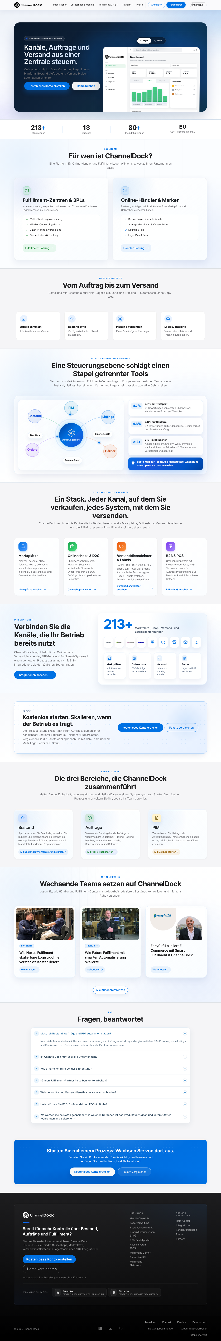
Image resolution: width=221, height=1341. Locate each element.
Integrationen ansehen (33, 675)
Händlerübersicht (140, 1218)
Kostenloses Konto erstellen (47, 86)
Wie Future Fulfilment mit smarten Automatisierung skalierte (105, 957)
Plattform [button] (126, 4)
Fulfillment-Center (140, 1252)
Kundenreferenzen (186, 1229)
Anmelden (156, 4)
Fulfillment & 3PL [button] (107, 4)
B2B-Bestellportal (140, 1240)
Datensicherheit (198, 1335)
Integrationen (60, 4)
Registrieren (176, 4)
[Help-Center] (121, 1329)
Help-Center (183, 1220)
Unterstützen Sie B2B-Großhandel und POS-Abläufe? (73, 1104)
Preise (139, 4)
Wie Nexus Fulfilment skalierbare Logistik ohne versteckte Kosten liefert (39, 957)
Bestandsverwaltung (141, 1227)
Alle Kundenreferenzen (110, 990)
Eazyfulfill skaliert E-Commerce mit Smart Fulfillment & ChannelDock (172, 950)
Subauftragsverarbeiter (193, 1328)
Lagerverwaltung (139, 1223)
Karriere (180, 1239)
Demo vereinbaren (42, 1269)
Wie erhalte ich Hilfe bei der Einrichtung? (66, 1068)
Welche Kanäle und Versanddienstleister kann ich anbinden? (78, 1092)
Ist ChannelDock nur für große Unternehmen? (68, 1056)
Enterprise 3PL (138, 1257)
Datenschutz (199, 1322)
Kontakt (166, 1322)
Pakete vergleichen (181, 727)
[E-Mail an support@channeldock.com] (110, 1329)
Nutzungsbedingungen (161, 1328)
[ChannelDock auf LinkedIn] (100, 1329)
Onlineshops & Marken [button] (82, 4)
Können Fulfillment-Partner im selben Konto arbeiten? (73, 1080)
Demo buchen (86, 86)
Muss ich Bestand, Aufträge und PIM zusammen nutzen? (75, 1033)
